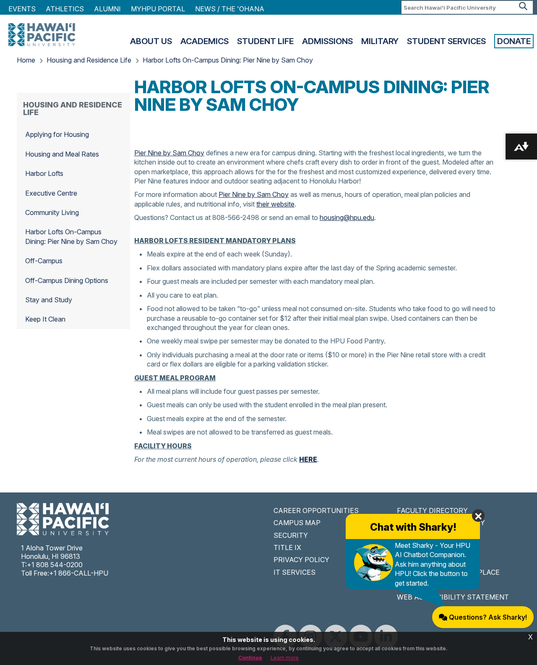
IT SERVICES (294, 572)
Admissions (327, 41)
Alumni (107, 9)
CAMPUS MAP (297, 522)
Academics (204, 41)
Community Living (52, 212)
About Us (151, 41)
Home (26, 60)
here (308, 459)
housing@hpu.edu (347, 217)
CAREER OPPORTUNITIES (316, 510)
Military (380, 41)
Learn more (285, 658)
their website (275, 204)
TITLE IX (287, 547)
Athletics (65, 9)
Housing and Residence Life (89, 60)
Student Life (265, 41)
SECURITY (291, 535)
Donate (514, 41)
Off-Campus (44, 261)
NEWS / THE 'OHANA (229, 9)
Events (22, 9)
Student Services (446, 41)
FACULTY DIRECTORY (432, 510)
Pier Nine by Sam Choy (169, 153)
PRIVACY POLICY (301, 559)
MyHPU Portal (158, 9)
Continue (250, 658)
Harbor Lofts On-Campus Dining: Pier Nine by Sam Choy (228, 60)
